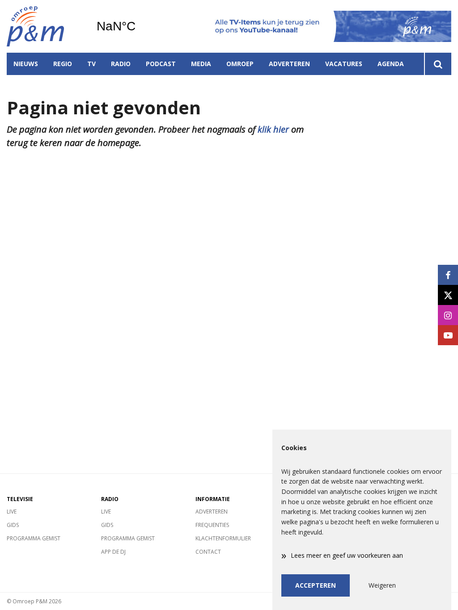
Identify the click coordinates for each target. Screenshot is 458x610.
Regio (62, 63)
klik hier (273, 129)
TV (91, 63)
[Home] (45, 26)
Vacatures (343, 63)
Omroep (240, 63)
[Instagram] (448, 315)
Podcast (161, 63)
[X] (448, 295)
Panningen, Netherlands (138, 26)
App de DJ (113, 552)
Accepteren (315, 585)
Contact (208, 552)
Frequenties (212, 525)
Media (201, 63)
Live (12, 511)
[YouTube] (448, 335)
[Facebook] (448, 275)
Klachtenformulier (223, 538)
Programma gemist (33, 538)
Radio (121, 63)
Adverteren (289, 63)
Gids (13, 525)
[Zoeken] (437, 64)
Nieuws (25, 63)
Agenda (390, 63)
